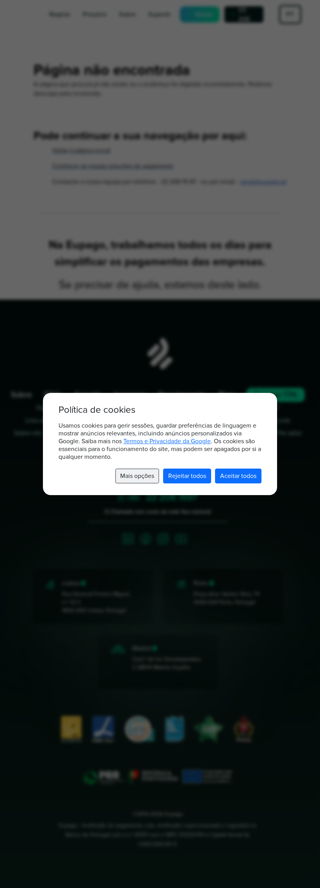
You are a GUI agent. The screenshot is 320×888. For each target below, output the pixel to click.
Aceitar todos (238, 476)
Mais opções (137, 476)
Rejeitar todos (187, 476)
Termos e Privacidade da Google (167, 441)
